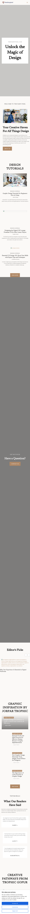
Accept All (15, 903)
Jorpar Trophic (8, 725)
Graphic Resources (8, 717)
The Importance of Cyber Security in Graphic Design (18, 774)
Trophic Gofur (15, 234)
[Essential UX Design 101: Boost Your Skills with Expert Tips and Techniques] (15, 248)
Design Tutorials (15, 191)
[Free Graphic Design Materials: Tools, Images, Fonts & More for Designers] (6, 758)
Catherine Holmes (15, 259)
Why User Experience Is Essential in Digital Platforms (13, 670)
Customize (15, 907)
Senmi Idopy (15, 197)
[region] (15, 902)
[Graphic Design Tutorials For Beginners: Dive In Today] (15, 180)
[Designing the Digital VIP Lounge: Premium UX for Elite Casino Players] (15, 217)
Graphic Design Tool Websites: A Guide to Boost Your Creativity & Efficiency (14, 721)
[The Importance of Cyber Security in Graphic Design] (6, 775)
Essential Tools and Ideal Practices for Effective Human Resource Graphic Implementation (18, 739)
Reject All (15, 911)
